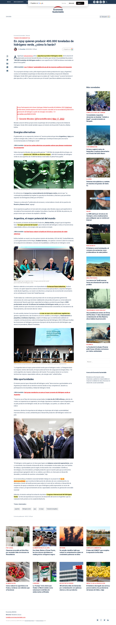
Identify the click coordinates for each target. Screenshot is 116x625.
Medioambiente (18, 2)
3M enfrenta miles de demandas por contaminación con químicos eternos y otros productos (71, 588)
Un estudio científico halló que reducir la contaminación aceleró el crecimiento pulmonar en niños (71, 552)
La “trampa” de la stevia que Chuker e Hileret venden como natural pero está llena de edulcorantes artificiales (43, 589)
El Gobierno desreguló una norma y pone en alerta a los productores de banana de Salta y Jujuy (98, 588)
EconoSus (22, 49)
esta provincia (28, 56)
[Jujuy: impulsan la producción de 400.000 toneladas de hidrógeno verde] (58, 9)
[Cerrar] (86, 2)
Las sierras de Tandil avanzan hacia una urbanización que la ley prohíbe (97, 282)
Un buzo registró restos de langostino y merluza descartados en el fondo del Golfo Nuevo (97, 151)
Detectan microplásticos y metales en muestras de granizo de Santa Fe (98, 183)
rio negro (41, 509)
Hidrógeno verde (26, 509)
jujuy (35, 509)
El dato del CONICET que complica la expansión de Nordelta (97, 551)
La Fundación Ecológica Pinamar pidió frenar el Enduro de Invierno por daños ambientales (97, 349)
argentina (17, 509)
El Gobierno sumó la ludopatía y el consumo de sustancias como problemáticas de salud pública (97, 250)
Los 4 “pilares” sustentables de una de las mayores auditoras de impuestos (48, 67)
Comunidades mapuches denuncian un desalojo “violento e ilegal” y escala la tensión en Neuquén (97, 118)
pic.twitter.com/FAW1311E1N (26, 114)
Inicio (9, 2)
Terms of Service (39, 620)
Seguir (80, 3)
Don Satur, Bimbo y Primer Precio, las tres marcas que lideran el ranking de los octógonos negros (44, 552)
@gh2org (68, 107)
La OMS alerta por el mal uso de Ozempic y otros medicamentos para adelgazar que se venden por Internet (97, 217)
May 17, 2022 (58, 119)
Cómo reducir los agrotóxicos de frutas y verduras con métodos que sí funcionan (18, 588)
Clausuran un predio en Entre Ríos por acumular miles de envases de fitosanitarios (17, 552)
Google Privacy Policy (29, 620)
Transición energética (52, 509)
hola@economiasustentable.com (15, 617)
